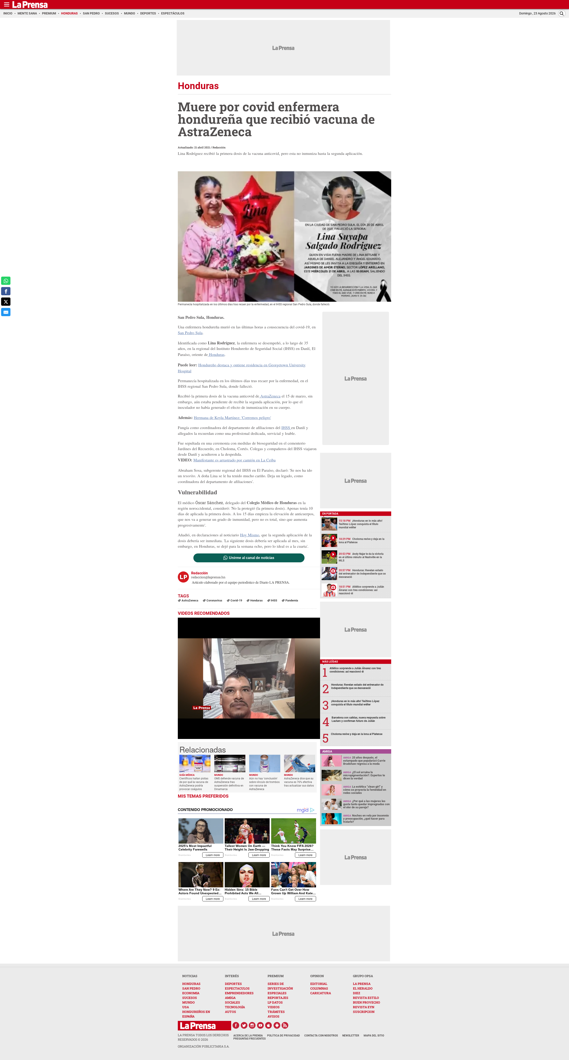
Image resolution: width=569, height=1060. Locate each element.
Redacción (219, 147)
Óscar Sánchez (209, 502)
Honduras (216, 354)
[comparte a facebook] (5, 291)
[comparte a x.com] (5, 301)
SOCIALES (232, 1002)
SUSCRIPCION (364, 1012)
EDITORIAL (318, 984)
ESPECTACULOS (237, 988)
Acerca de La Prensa (248, 1035)
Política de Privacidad (283, 1035)
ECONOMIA (190, 993)
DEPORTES (233, 984)
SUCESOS (189, 998)
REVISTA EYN (363, 1007)
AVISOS (273, 1016)
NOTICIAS (189, 976)
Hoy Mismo (249, 534)
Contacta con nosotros (321, 1035)
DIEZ (356, 993)
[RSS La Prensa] (285, 1025)
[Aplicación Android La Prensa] (276, 1025)
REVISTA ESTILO (366, 998)
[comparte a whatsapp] (5, 281)
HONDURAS (191, 984)
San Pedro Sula (190, 332)
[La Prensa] (198, 1025)
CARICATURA (320, 993)
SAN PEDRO (191, 988)
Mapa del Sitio (374, 1035)
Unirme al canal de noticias (251, 558)
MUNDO (188, 1002)
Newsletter (350, 1035)
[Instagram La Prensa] (252, 1025)
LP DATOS (275, 1002)
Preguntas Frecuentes (249, 1038)
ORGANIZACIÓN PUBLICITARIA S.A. (203, 1046)
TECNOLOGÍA (235, 1007)
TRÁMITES (276, 1012)
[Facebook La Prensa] (235, 1025)
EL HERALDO (363, 988)
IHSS (286, 427)
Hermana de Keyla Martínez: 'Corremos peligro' (232, 417)
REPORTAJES (278, 998)
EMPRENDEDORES (239, 993)
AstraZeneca (269, 396)
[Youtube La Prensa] (260, 1025)
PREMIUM (276, 976)
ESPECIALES (277, 993)
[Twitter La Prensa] (244, 1025)
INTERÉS (232, 976)
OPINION (317, 976)
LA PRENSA (362, 984)
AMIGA (230, 998)
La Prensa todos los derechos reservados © (203, 1037)
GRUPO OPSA (363, 976)
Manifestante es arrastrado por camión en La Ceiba (234, 460)
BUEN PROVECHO (366, 1002)
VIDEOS (274, 1007)
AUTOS (230, 1012)
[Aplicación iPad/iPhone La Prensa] (268, 1025)
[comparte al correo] (5, 312)
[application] (249, 678)
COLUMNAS (319, 988)
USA (185, 1007)
